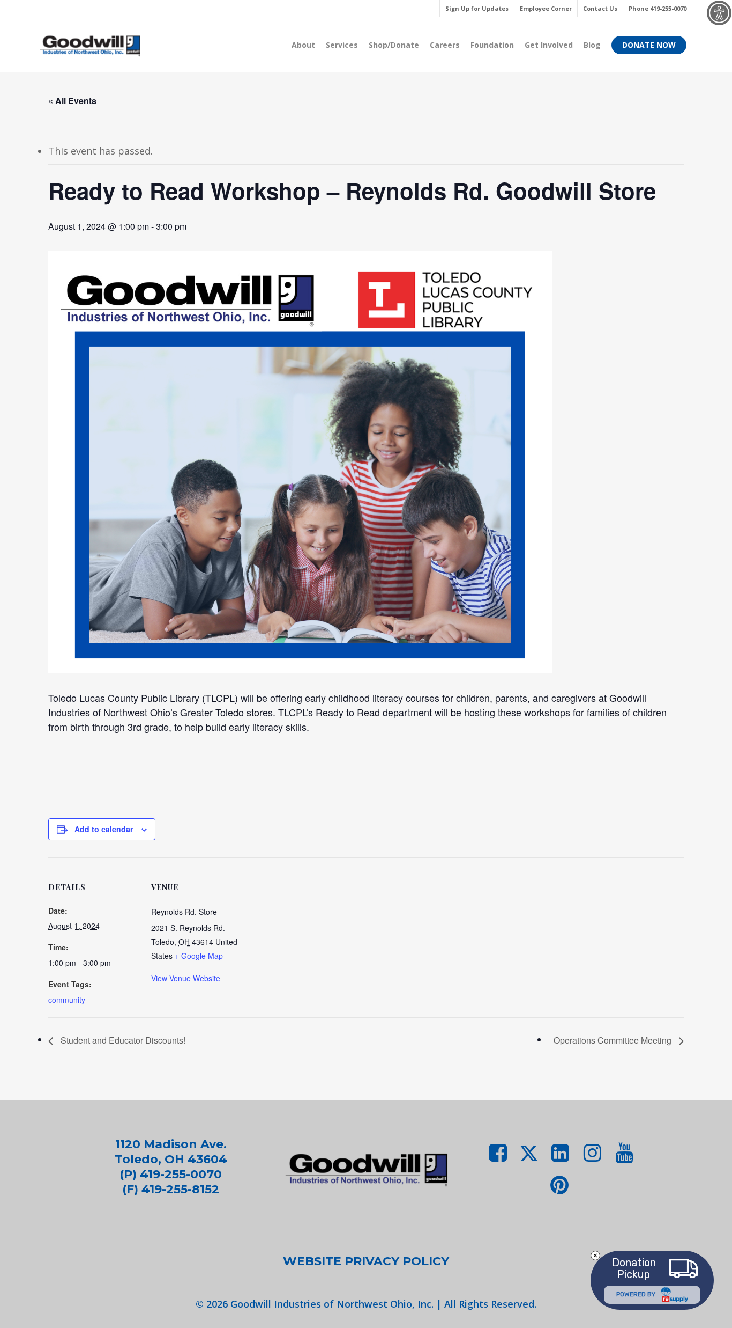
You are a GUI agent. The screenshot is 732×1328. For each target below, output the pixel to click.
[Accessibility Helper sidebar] (719, 13)
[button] (366, 1261)
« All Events (72, 100)
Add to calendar (103, 829)
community (66, 999)
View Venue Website (185, 978)
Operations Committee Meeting (614, 1040)
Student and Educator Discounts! (121, 1040)
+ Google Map (199, 955)
